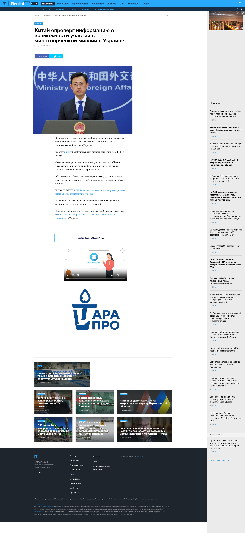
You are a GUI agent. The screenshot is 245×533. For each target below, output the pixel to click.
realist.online (38, 516)
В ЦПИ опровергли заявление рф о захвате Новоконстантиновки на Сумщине (226, 146)
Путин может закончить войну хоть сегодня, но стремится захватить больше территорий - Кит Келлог (225, 444)
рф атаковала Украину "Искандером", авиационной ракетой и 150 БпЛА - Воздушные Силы (226, 417)
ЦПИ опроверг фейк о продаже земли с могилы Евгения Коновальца (225, 364)
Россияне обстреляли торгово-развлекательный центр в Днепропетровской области (225, 334)
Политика (47, 3)
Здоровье (132, 3)
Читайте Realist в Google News (90, 238)
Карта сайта (38, 508)
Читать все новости (219, 460)
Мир (121, 3)
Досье (145, 3)
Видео (86, 9)
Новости (41, 398)
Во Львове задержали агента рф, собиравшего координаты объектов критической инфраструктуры (226, 317)
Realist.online (48, 511)
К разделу (168, 15)
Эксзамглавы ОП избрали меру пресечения (225, 247)
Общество (98, 3)
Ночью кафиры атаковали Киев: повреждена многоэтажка (225, 349)
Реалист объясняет (105, 9)
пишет (67, 152)
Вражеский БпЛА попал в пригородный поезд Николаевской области (222, 281)
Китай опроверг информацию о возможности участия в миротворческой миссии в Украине (71, 15)
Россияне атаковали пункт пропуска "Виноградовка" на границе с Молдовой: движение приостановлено (225, 382)
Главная (37, 15)
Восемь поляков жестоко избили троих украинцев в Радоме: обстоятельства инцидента (226, 113)
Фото (74, 9)
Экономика (62, 3)
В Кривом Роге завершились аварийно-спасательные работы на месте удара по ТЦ (225, 178)
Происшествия (80, 3)
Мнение (60, 9)
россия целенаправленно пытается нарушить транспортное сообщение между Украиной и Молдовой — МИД (225, 215)
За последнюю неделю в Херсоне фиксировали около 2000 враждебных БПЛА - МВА (226, 232)
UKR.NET (140, 461)
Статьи (46, 9)
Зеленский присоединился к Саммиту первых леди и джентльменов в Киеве (223, 399)
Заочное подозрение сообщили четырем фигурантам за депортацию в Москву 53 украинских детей (225, 298)
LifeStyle (111, 3)
